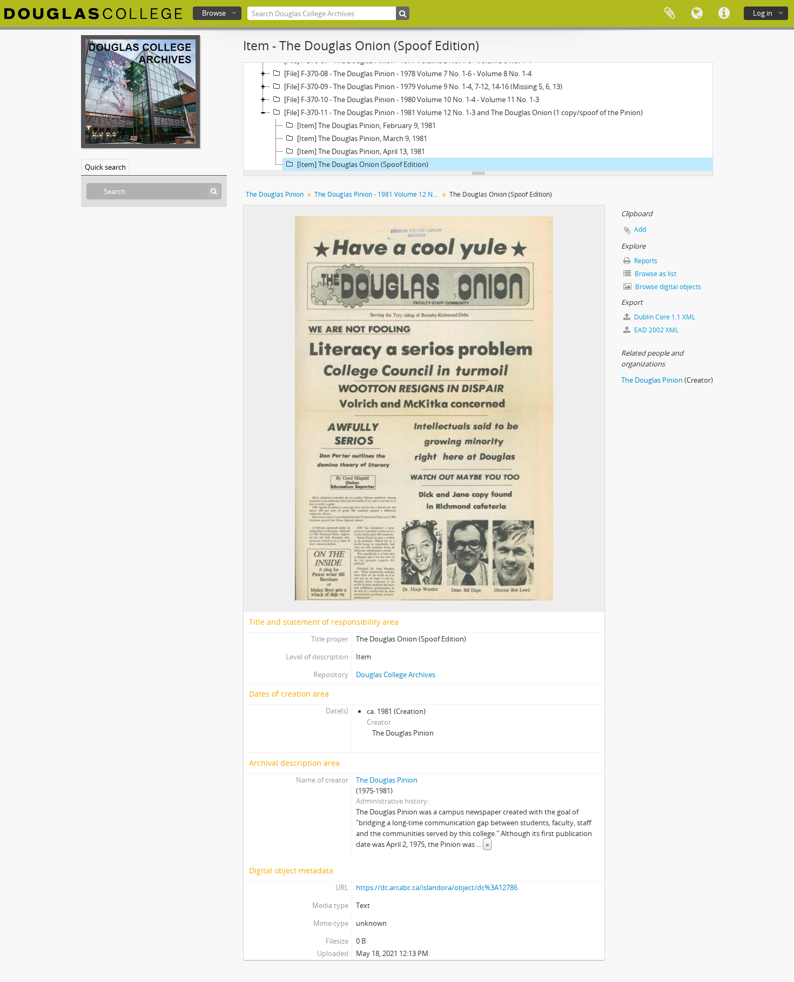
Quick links (723, 13)
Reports (644, 260)
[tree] (478, 117)
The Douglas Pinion (275, 194)
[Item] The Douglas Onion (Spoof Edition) (362, 164)
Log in (762, 13)
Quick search (105, 167)
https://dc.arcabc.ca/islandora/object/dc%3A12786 (436, 887)
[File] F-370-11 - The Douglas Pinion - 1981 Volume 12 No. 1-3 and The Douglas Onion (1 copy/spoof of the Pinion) (463, 112)
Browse (214, 13)
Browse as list (654, 273)
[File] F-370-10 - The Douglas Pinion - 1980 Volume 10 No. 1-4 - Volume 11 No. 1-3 (411, 99)
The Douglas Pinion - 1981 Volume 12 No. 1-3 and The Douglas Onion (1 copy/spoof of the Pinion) (377, 194)
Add (640, 229)
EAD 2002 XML (655, 330)
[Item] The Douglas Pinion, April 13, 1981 (361, 151)
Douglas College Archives (395, 674)
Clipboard (669, 13)
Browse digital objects (667, 286)
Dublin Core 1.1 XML (663, 317)
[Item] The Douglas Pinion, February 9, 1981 (366, 125)
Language (696, 13)
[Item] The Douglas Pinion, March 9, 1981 (362, 138)
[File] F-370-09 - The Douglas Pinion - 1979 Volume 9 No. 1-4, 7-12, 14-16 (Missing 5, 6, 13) (423, 86)
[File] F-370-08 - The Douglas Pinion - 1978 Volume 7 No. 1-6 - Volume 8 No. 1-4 (407, 73)
